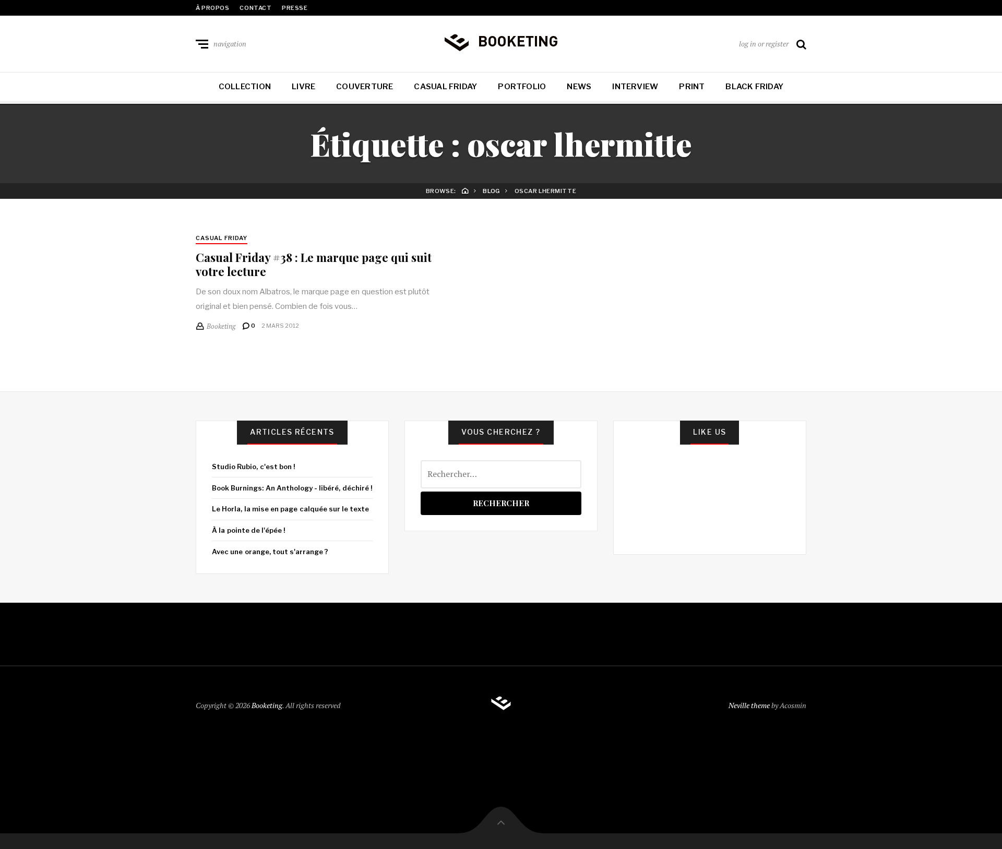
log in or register (764, 44)
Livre (303, 86)
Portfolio (522, 86)
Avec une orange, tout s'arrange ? (270, 551)
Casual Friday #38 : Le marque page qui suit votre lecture (314, 264)
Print (692, 86)
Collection (245, 86)
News (579, 86)
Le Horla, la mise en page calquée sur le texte (290, 509)
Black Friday (754, 86)
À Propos (212, 7)
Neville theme (749, 705)
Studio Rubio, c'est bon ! (253, 466)
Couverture (364, 86)
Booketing (267, 705)
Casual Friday (445, 86)
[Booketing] (501, 41)
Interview (635, 86)
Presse (294, 7)
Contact (255, 7)
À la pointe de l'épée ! (248, 530)
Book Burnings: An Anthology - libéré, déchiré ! (292, 488)
